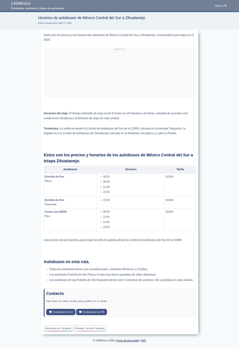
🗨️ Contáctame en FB (91, 311)
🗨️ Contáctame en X (61, 311)
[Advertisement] (119, 74)
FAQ (143, 340)
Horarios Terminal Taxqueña (89, 328)
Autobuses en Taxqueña (58, 328)
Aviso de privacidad (127, 340)
